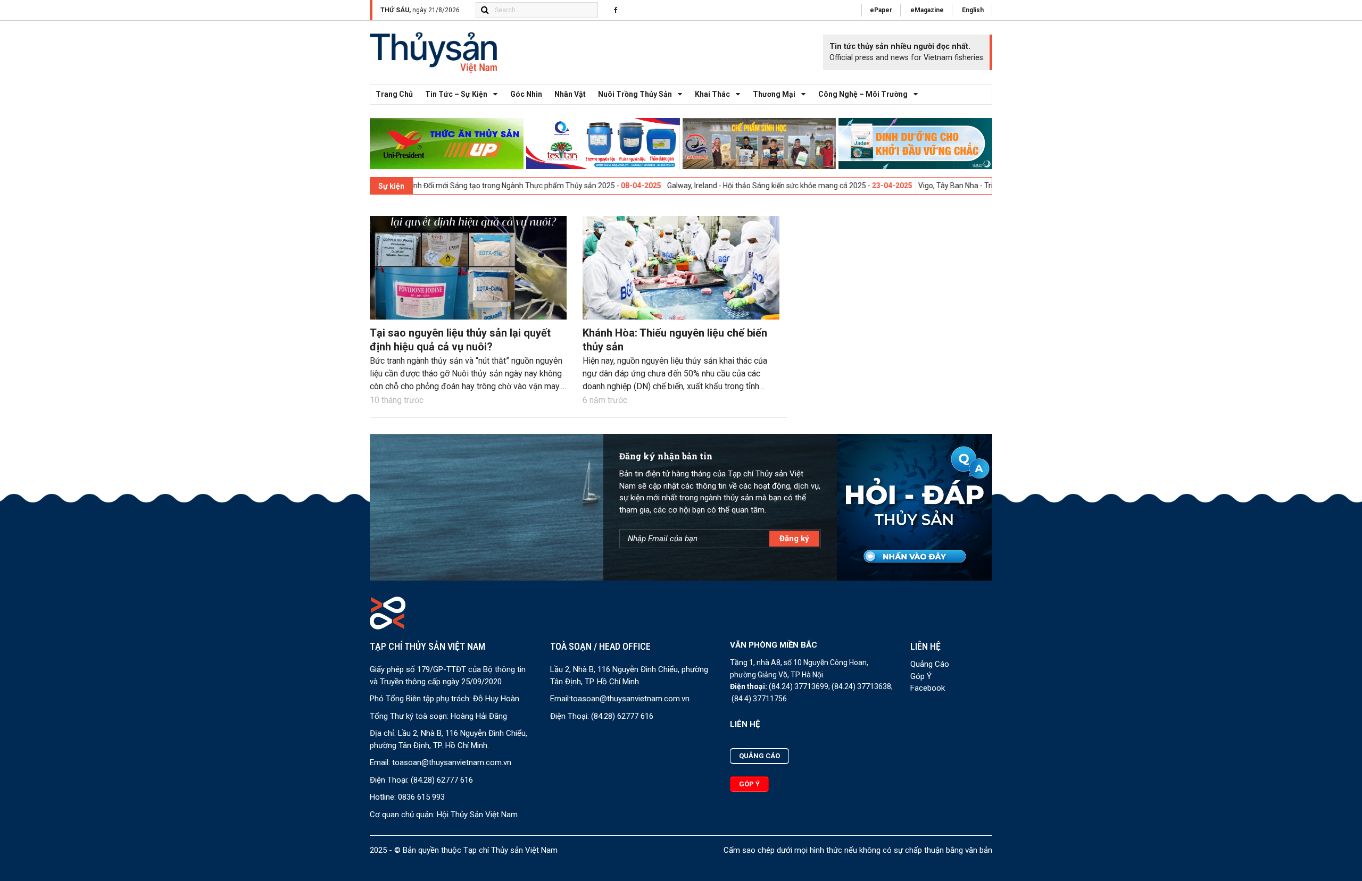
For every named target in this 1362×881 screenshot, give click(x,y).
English (973, 10)
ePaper (881, 10)
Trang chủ (394, 94)
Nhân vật (570, 94)
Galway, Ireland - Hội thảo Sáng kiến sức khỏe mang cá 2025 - (715, 185)
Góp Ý (921, 676)
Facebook (927, 688)
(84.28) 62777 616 (442, 780)
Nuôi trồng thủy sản (635, 94)
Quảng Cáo (929, 664)
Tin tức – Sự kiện (456, 94)
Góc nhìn (526, 94)
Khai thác (712, 94)
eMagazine (927, 10)
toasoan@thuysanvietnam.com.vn (451, 762)
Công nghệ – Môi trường (863, 94)
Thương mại (774, 94)
